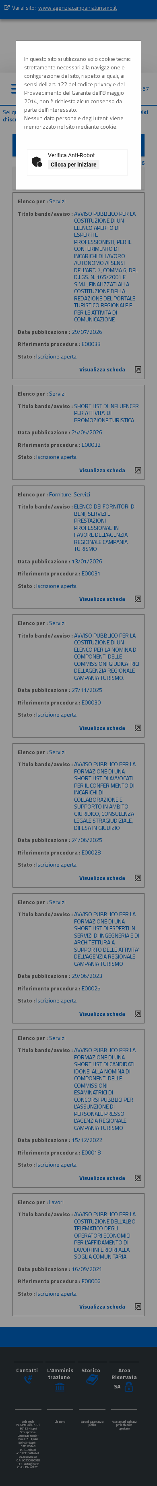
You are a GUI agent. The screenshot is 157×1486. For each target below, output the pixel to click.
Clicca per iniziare (74, 164)
